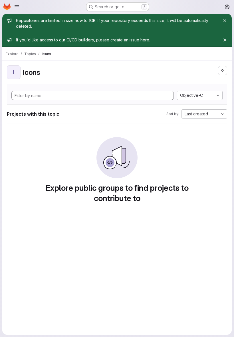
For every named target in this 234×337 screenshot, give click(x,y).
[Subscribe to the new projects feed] (222, 70)
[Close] (224, 20)
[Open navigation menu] (16, 6)
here (144, 39)
